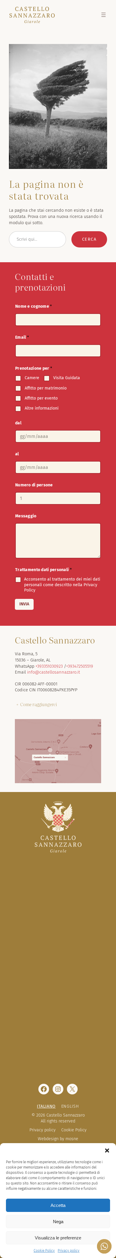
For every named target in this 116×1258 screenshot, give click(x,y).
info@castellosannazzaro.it (53, 672)
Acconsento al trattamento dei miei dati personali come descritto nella (62, 584)
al (17, 454)
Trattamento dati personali (43, 569)
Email (22, 337)
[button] (107, 1150)
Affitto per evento (41, 398)
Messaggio (26, 516)
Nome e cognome (33, 306)
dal (18, 423)
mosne (71, 1138)
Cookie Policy (44, 1251)
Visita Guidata (66, 377)
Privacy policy (68, 1251)
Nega (58, 1221)
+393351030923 (49, 666)
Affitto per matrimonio (46, 388)
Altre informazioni (42, 408)
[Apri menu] (103, 14)
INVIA (24, 604)
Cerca (89, 239)
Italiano (46, 1106)
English (70, 1106)
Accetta (58, 1205)
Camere (32, 377)
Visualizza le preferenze (58, 1237)
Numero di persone (34, 485)
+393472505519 (79, 666)
